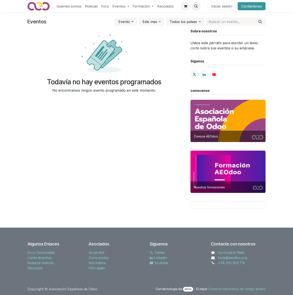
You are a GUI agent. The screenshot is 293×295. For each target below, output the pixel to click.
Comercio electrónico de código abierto (237, 289)
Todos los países (184, 22)
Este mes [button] (150, 22)
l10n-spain (97, 268)
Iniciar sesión (221, 6)
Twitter (159, 252)
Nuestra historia (40, 263)
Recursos (35, 268)
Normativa (97, 263)
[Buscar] (260, 22)
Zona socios (98, 258)
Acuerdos (96, 252)
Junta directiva (39, 258)
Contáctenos (251, 6)
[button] (196, 6)
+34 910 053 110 (231, 263)
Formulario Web (231, 252)
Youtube (160, 263)
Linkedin (160, 258)
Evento (124, 22)
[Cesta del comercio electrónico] (185, 6)
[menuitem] (69, 6)
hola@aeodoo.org (232, 258)
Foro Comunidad (40, 252)
